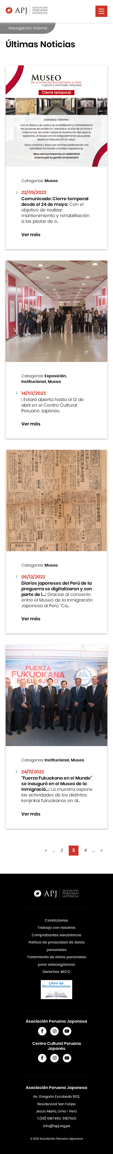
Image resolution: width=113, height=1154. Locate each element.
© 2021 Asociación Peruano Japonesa (56, 1139)
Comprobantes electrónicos (56, 935)
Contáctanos (56, 920)
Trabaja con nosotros (56, 927)
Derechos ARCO (56, 971)
